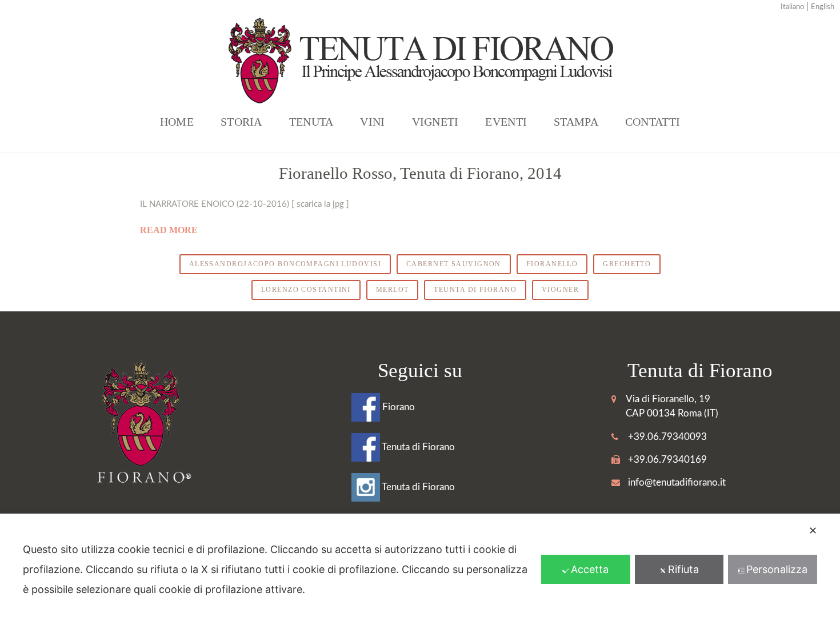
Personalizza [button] (776, 569)
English (822, 7)
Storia (241, 121)
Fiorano (397, 407)
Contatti (652, 121)
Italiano (792, 7)
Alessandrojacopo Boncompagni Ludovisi (285, 264)
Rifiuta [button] (683, 569)
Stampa (576, 121)
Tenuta (311, 121)
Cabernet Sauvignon (453, 264)
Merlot (392, 290)
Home (177, 121)
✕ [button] (813, 530)
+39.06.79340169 (667, 459)
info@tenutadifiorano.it (677, 482)
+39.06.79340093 (667, 437)
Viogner (560, 290)
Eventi (506, 121)
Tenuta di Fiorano (417, 447)
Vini (372, 121)
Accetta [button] (590, 569)
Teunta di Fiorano (475, 290)
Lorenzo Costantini (306, 290)
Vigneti (435, 121)
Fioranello (552, 264)
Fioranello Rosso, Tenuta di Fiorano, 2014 (420, 173)
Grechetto (627, 264)
